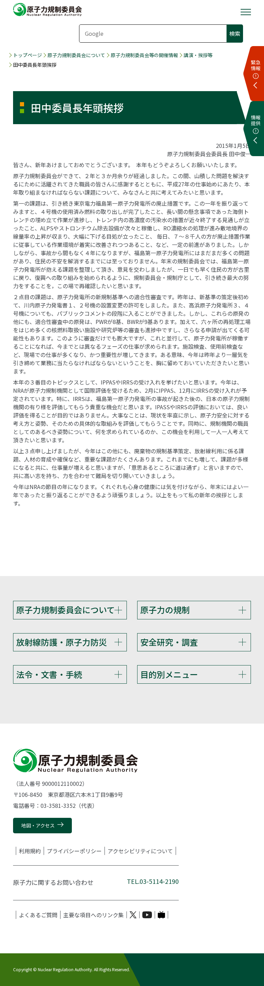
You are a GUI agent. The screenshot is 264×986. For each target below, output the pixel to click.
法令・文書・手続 (49, 674)
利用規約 (30, 851)
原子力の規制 (165, 610)
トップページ (27, 55)
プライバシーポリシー (74, 851)
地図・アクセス (38, 825)
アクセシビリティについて (140, 851)
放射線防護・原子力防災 (61, 642)
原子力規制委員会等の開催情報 (144, 55)
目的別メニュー (169, 674)
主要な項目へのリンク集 (93, 915)
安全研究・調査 (169, 642)
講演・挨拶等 (198, 55)
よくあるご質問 (38, 915)
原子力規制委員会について (76, 55)
